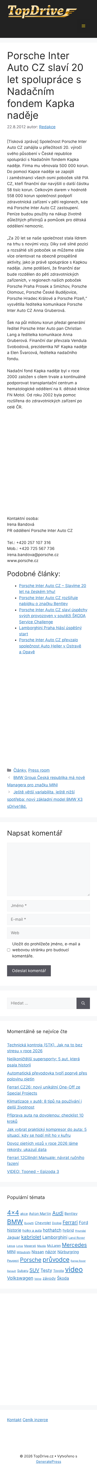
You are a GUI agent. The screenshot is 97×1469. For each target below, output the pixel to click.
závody (49, 1278)
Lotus (19, 1246)
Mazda (41, 1246)
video (74, 1269)
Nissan (38, 1251)
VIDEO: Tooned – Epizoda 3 (33, 1171)
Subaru (22, 1271)
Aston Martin (40, 1213)
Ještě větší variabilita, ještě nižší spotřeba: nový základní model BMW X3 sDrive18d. (45, 799)
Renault (11, 1271)
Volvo (37, 1278)
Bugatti (29, 1223)
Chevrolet (43, 1223)
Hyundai (80, 1230)
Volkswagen (20, 1278)
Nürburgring (68, 1251)
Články (19, 770)
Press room (39, 770)
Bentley (71, 1213)
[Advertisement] (48, 465)
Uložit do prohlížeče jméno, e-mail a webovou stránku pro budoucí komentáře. (46, 950)
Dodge (56, 1223)
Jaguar (13, 1237)
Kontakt (14, 1419)
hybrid (68, 1230)
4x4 (13, 1212)
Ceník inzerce (35, 1419)
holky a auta (32, 1230)
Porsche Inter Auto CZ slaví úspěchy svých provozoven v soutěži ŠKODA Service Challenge (53, 615)
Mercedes (74, 1245)
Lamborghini (54, 1237)
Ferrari (70, 1222)
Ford (83, 1222)
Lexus (11, 1246)
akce (24, 1214)
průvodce (56, 1259)
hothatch (52, 1230)
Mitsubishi (23, 1252)
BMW (15, 1222)
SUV (34, 1270)
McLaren (54, 1245)
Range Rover (78, 1260)
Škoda (63, 1278)
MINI (11, 1251)
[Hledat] (83, 1003)
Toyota (58, 1271)
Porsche (30, 1259)
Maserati (30, 1246)
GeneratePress (48, 1461)
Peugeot (13, 1260)
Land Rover (77, 1237)
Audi (57, 1213)
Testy (46, 1270)
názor (50, 1251)
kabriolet (31, 1237)
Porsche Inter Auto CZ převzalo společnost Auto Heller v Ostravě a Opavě (50, 645)
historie (14, 1230)
